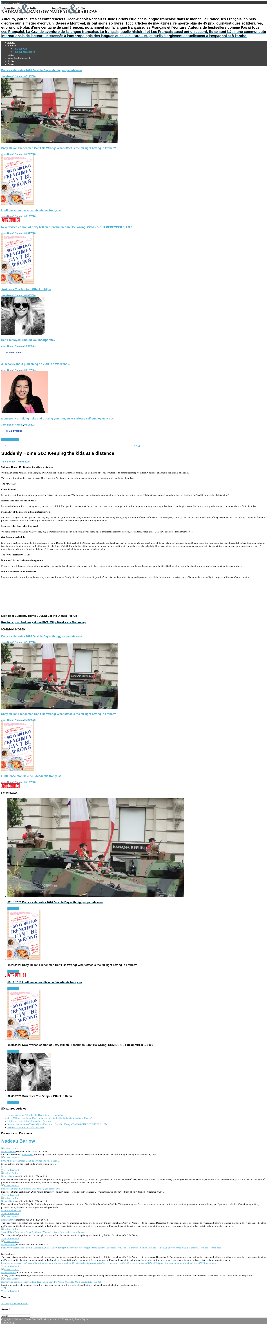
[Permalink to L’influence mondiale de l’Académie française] (10, 220)
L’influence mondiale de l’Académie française (31, 210)
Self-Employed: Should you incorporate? (28, 340)
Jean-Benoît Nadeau (12, 76)
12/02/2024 (30, 346)
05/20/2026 (30, 154)
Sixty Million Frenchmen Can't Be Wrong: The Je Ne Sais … (30, 1160)
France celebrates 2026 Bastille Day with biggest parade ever (41, 70)
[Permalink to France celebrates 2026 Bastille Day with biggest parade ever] (59, 141)
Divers (15, 439)
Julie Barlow (8, 461)
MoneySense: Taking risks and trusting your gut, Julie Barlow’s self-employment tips (57, 418)
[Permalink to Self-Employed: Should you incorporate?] (13, 357)
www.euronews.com (11, 1210)
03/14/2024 (30, 424)
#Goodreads (28, 1154)
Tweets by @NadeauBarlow (14, 1303)
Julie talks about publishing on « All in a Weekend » (35, 364)
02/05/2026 (30, 295)
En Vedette (6, 439)
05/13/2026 (30, 216)
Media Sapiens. (82, 1319)
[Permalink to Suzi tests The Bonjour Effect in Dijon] (23, 333)
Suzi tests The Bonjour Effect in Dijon (26, 289)
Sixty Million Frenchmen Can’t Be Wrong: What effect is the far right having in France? (58, 148)
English (24, 2)
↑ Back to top (8, 1322)
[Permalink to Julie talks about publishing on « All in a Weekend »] (24, 412)
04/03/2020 (23, 461)
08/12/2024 (30, 370)
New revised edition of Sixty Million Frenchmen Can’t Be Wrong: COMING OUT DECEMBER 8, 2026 (66, 227)
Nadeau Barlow (18, 1141)
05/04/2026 (30, 233)
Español (5, 2)
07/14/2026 (30, 76)
